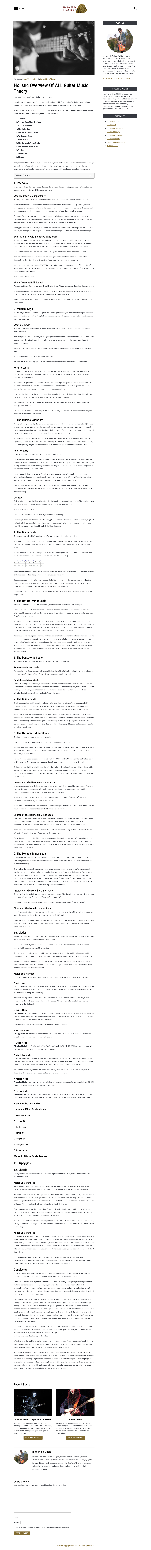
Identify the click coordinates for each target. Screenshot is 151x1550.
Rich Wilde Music (29, 79)
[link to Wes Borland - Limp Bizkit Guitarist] (33, 1402)
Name (17, 1517)
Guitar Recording (113, 139)
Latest (127, 78)
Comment (18, 1490)
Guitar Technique (113, 132)
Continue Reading (33, 1438)
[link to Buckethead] (75, 1402)
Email (16, 1523)
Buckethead (75, 1419)
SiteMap (90, 1546)
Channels (115, 78)
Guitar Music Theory (48, 79)
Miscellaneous (112, 146)
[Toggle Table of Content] (90, 175)
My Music (106, 78)
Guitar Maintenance (115, 128)
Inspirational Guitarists (116, 142)
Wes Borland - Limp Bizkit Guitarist (33, 1419)
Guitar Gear (111, 125)
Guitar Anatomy (113, 121)
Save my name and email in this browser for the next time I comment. (43, 1528)
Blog (121, 78)
